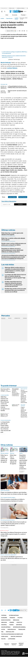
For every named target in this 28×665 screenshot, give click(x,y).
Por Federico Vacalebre (22, 471)
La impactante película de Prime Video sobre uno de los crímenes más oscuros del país (6, 427)
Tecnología (21, 629)
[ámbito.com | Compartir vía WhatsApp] (17, 30)
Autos (3, 629)
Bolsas (9, 318)
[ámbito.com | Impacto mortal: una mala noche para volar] (4, 91)
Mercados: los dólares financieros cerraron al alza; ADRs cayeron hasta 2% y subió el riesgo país (14, 534)
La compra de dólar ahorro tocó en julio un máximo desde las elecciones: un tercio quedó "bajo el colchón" (15, 277)
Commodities (17, 318)
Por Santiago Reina (4, 527)
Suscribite (20, 204)
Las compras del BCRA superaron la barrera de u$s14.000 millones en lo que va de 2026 (14, 558)
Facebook (5, 610)
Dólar (7, 15)
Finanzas (23, 15)
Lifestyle (19, 622)
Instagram (8, 610)
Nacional (4, 624)
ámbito (2, 18)
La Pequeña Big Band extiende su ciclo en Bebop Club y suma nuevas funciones (17, 87)
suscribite (21, 11)
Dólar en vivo (11, 8)
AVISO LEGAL (4, 636)
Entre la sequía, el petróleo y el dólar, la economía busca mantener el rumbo (12, 500)
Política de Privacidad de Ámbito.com (12, 634)
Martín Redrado (23, 197)
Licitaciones (11, 639)
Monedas (3, 318)
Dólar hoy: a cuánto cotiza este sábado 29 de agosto (13, 239)
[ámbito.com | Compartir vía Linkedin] (22, 30)
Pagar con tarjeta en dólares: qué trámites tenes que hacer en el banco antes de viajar (14, 493)
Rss (2, 631)
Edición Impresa (5, 627)
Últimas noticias (14, 615)
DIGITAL (6, 644)
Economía (14, 15)
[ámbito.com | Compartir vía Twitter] (21, 30)
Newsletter (22, 610)
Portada (3, 615)
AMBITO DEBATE (21, 644)
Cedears (25, 318)
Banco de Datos (5, 620)
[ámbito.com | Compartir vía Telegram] (24, 30)
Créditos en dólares (20, 8)
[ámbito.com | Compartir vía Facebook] (19, 30)
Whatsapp (19, 610)
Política (20, 617)
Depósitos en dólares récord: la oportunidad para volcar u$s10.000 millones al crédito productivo (12, 250)
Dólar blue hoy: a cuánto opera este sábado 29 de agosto (12, 233)
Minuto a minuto (5, 530)
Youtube (15, 610)
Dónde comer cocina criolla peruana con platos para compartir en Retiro (13, 244)
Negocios (4, 622)
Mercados (16, 620)
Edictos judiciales (16, 636)
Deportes (19, 624)
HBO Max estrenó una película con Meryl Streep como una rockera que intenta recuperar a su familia (5, 403)
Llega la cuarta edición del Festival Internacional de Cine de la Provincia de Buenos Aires (24, 412)
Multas (3, 639)
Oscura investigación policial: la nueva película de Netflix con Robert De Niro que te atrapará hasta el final (24, 396)
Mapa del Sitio (10, 631)
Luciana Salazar (16, 18)
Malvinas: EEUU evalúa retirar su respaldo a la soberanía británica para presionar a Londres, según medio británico (15, 270)
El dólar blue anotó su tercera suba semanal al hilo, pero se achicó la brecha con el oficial (15, 290)
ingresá (25, 11)
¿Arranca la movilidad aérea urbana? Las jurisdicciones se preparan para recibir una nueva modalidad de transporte (13, 257)
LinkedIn (11, 610)
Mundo (11, 624)
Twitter (2, 610)
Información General (19, 627)
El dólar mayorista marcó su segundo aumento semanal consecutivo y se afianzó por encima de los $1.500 (13, 284)
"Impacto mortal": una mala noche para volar (17, 91)
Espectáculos (9, 18)
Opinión (11, 622)
